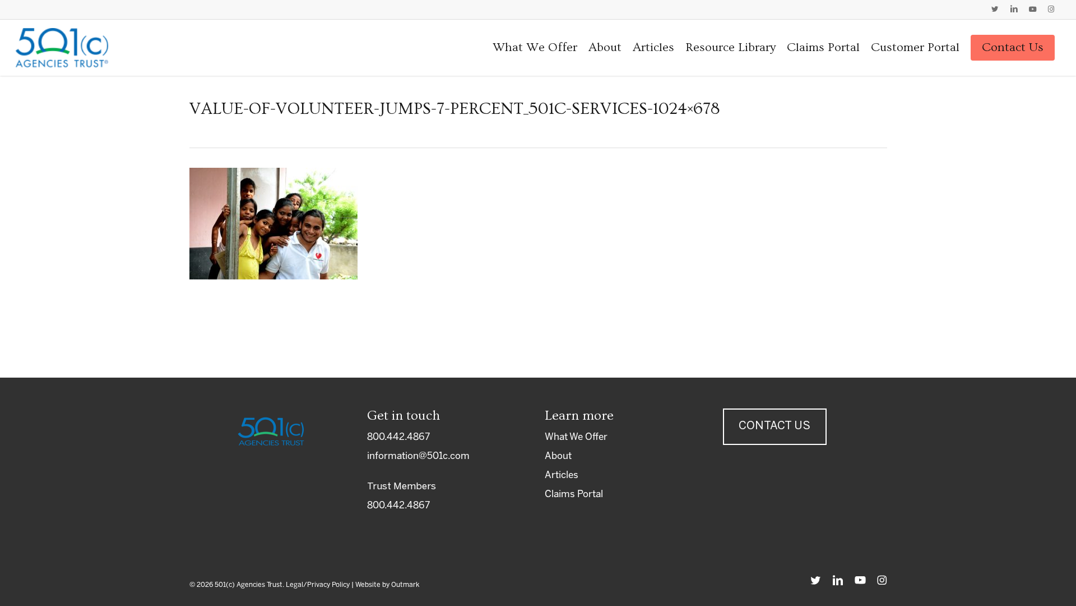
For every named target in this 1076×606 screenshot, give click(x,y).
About (558, 456)
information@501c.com (418, 456)
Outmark (405, 585)
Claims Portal (574, 494)
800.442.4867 (398, 437)
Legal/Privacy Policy (318, 585)
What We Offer (576, 437)
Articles (561, 475)
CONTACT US (774, 426)
